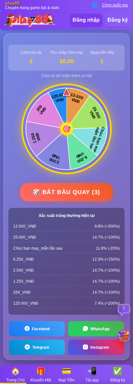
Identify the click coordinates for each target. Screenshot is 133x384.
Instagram (99, 347)
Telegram (40, 347)
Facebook (41, 329)
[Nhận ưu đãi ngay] (124, 336)
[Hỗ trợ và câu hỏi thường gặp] (124, 310)
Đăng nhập (86, 20)
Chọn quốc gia (115, 5)
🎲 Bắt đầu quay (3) (66, 192)
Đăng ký (117, 20)
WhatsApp (99, 329)
